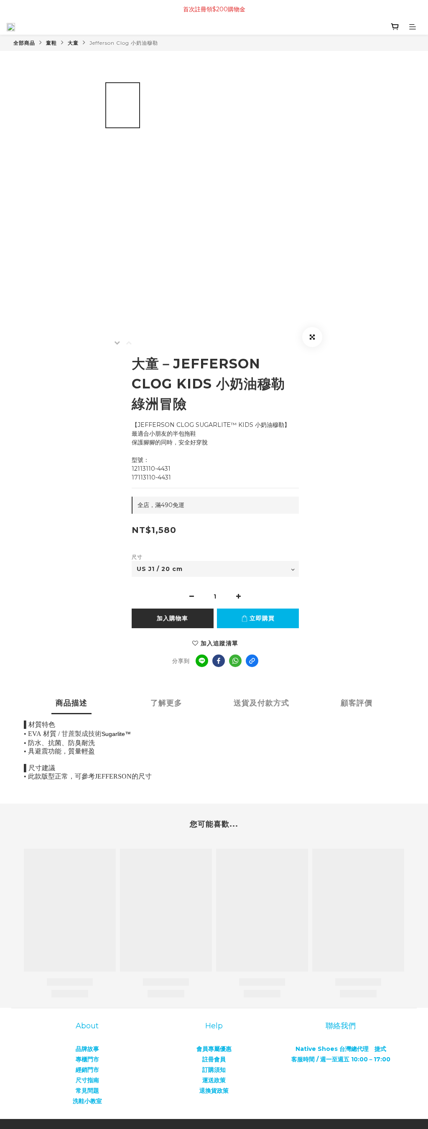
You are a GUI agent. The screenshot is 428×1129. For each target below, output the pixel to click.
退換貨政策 (214, 1090)
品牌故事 (87, 1049)
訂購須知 (214, 1069)
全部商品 (24, 43)
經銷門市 (87, 1069)
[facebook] (218, 661)
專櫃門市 (87, 1059)
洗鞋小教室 (87, 1101)
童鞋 (51, 43)
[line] (202, 661)
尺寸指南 (87, 1080)
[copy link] (252, 661)
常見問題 (87, 1090)
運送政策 (214, 1080)
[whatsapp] (235, 661)
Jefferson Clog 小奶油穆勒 (123, 43)
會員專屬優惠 (214, 1049)
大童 (73, 43)
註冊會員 (214, 1059)
